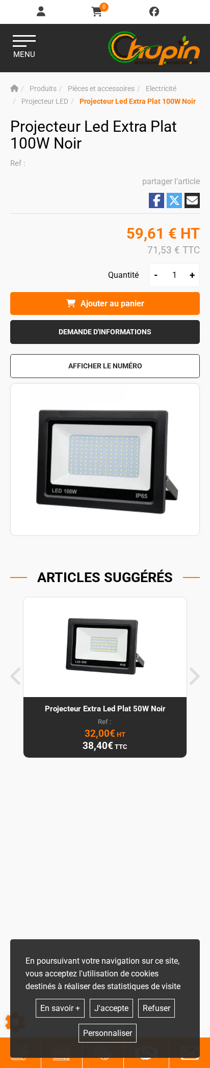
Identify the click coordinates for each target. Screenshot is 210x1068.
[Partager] (192, 200)
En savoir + (60, 1008)
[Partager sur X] (174, 200)
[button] (138, 101)
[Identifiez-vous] (42, 12)
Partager (156, 200)
